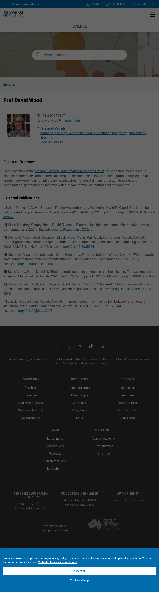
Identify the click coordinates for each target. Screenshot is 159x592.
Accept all (79, 571)
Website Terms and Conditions (57, 562)
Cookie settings (79, 580)
